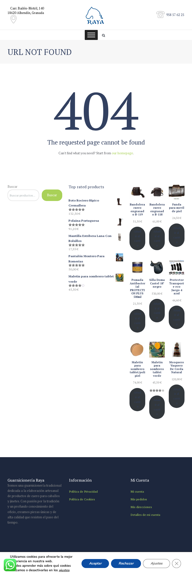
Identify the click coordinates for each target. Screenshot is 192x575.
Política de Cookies (82, 499)
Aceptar (95, 563)
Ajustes (156, 563)
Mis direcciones (141, 507)
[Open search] (104, 35)
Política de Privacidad (83, 491)
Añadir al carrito (137, 238)
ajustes (64, 570)
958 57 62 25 (175, 14)
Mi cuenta (137, 491)
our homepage (122, 153)
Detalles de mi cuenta (145, 515)
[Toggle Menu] (91, 34)
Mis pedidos (138, 499)
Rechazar (126, 563)
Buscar (13, 186)
